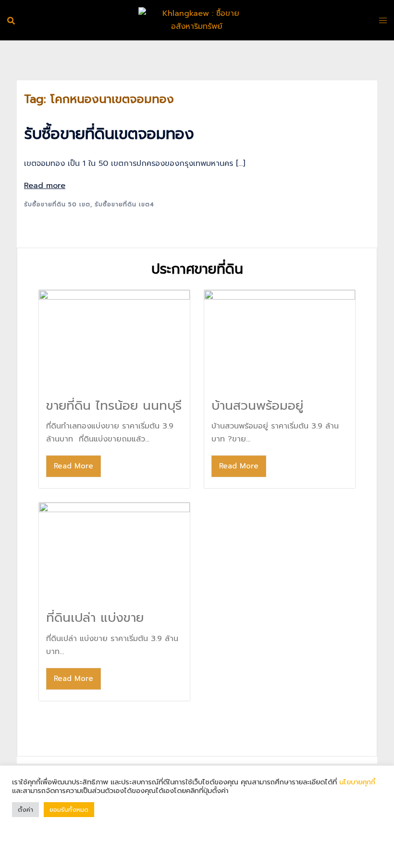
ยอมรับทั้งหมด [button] (68, 809)
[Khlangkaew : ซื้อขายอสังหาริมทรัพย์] (196, 19)
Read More (73, 466)
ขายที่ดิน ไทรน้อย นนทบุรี (114, 405)
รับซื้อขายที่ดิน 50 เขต (57, 204)
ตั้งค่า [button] (25, 809)
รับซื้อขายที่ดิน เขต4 (124, 204)
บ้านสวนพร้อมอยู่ (257, 405)
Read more (44, 185)
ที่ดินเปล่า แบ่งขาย (95, 617)
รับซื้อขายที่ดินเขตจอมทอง (109, 134)
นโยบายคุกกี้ (356, 782)
